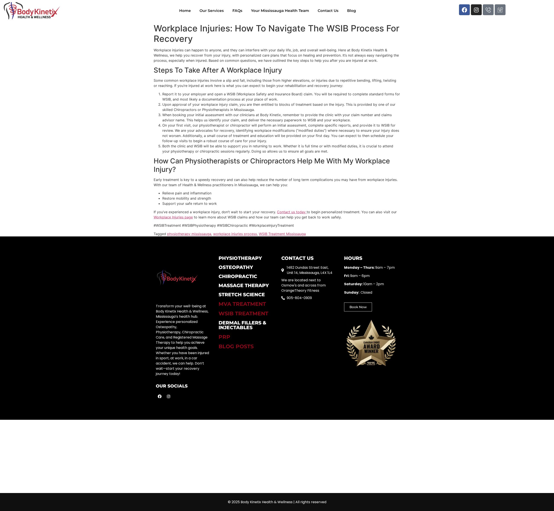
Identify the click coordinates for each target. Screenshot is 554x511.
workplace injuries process (235, 234)
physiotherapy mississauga (189, 234)
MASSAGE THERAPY (244, 285)
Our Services (212, 10)
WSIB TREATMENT (243, 313)
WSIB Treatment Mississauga (282, 234)
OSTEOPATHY (236, 267)
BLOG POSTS (236, 346)
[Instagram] (476, 9)
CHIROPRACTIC (238, 276)
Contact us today (292, 212)
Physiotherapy (240, 258)
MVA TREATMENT (242, 304)
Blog (351, 10)
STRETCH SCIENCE (242, 295)
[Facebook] (464, 9)
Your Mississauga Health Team (280, 10)
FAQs (237, 10)
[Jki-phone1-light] (488, 9)
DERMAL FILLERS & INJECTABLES (242, 325)
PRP (224, 337)
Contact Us (328, 10)
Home (185, 10)
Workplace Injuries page (173, 217)
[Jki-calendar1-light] (500, 9)
